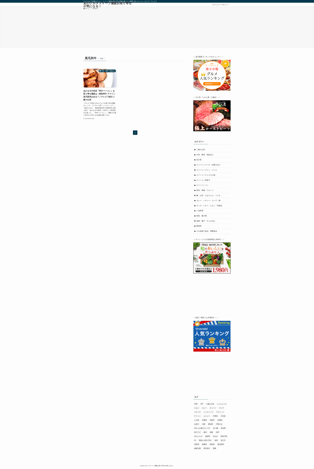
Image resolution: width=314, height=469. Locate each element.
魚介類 (199, 160)
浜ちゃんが (198, 436)
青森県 (204, 444)
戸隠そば (219, 424)
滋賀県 (207, 436)
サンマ (221, 408)
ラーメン (197, 416)
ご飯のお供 (200, 149)
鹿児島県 (220, 444)
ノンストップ (208, 412)
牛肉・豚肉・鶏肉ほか (205, 155)
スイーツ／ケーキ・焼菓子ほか (208, 165)
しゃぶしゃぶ (222, 404)
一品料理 (199, 211)
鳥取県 (212, 444)
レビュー (207, 416)
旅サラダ (197, 432)
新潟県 (223, 428)
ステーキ (197, 412)
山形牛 (196, 424)
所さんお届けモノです (202, 428)
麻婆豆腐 (197, 448)
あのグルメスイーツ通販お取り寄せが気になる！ (107, 5)
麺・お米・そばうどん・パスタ (208, 195)
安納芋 (212, 420)
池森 (211, 432)
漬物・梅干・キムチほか (205, 221)
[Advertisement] (157, 28)
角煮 (216, 440)
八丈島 (196, 420)
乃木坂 (223, 416)
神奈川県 (224, 436)
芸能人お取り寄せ (205, 440)
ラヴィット (220, 412)
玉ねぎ (215, 436)
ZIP (202, 404)
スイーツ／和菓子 (203, 180)
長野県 (196, 444)
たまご (196, 408)
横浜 (205, 432)
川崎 (203, 424)
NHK (196, 404)
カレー (204, 408)
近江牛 (223, 440)
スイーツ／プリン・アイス (206, 170)
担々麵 (215, 428)
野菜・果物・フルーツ (205, 190)
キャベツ (213, 408)
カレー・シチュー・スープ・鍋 (208, 200)
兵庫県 (204, 420)
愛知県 (210, 424)
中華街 (215, 416)
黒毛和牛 (207, 448)
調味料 (199, 226)
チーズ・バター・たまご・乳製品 (209, 206)
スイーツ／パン (202, 185)
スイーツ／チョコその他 (205, 175)
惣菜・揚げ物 (201, 216)
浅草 (217, 432)
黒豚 (214, 448)
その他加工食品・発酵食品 (206, 231)
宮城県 (219, 420)
